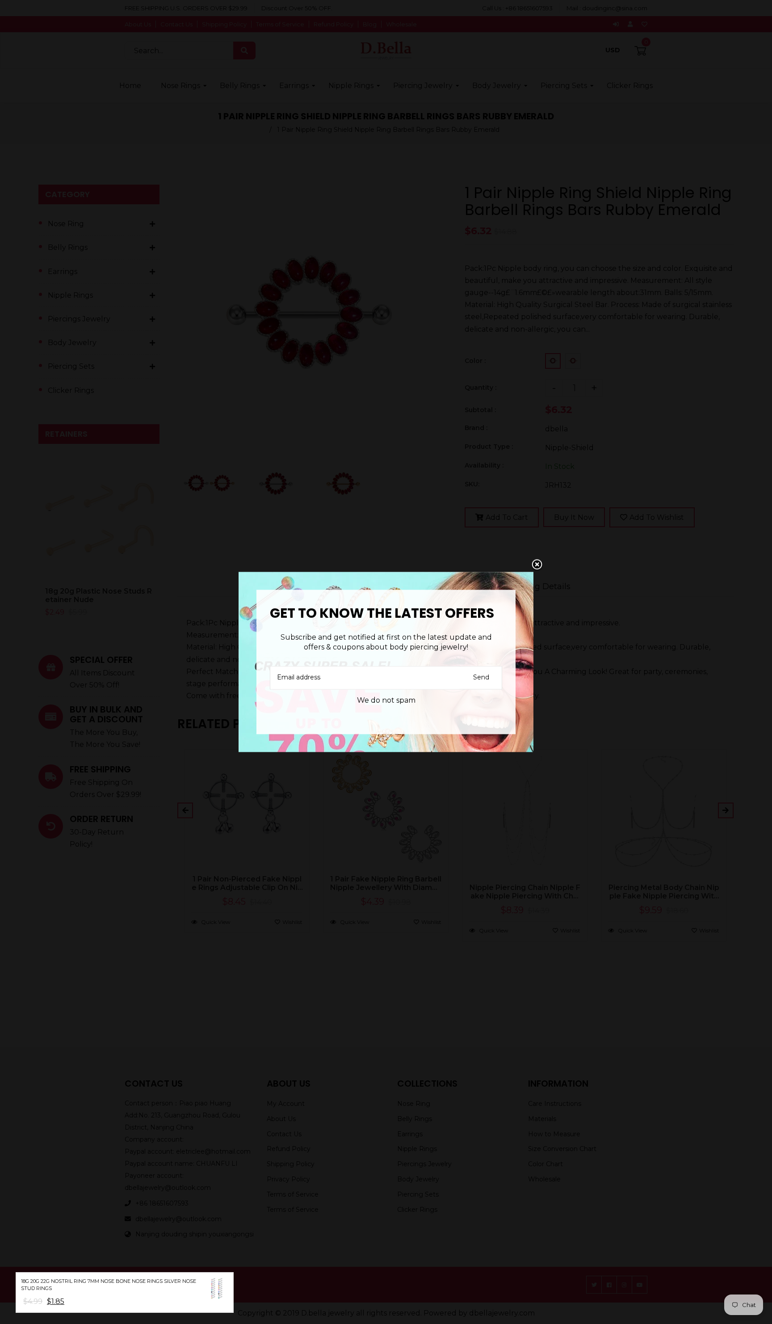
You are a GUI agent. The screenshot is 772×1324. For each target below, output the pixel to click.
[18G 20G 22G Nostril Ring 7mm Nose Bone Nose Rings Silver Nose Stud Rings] (217, 1290)
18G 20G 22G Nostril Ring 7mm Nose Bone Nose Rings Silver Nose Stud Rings (108, 1285)
